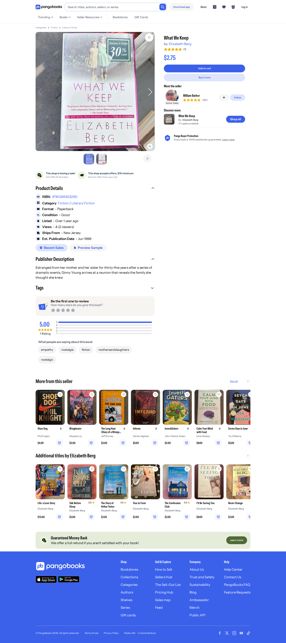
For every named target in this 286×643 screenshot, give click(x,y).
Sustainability (200, 585)
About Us (197, 569)
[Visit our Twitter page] (227, 633)
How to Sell (163, 569)
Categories (41, 27)
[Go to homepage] (49, 7)
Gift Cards (141, 17)
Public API (197, 615)
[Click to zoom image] (95, 91)
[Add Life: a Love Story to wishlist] (60, 469)
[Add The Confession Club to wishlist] (187, 469)
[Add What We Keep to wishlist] (149, 37)
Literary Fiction (69, 27)
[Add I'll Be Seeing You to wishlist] (219, 469)
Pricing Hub (164, 592)
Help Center (233, 569)
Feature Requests (237, 592)
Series (125, 608)
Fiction (54, 27)
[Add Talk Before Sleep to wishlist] (92, 469)
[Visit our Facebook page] (220, 633)
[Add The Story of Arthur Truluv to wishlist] (123, 469)
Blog (193, 592)
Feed (159, 608)
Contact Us (232, 577)
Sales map (162, 600)
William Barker (191, 96)
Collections (129, 577)
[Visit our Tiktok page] (248, 633)
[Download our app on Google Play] (68, 579)
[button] (95, 188)
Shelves (126, 600)
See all (234, 381)
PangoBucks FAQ (237, 585)
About (203, 7)
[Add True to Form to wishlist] (155, 469)
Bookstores (120, 17)
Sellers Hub (163, 577)
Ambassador (199, 600)
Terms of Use (91, 633)
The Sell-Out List (168, 585)
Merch (194, 608)
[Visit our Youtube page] (241, 633)
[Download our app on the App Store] (46, 579)
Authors (127, 592)
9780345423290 (64, 197)
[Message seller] (224, 97)
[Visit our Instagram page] (234, 633)
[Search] (162, 7)
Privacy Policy (111, 633)
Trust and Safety (202, 577)
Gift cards (128, 615)
